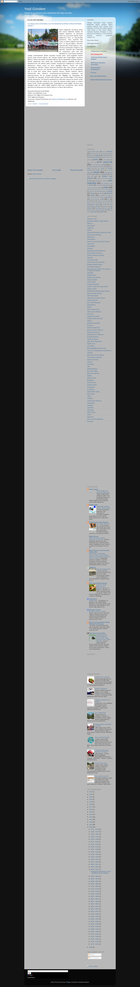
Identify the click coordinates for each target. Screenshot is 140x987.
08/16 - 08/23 (95, 879)
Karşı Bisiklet (91, 246)
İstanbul (98, 185)
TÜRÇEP (90, 353)
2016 (91, 809)
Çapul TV (90, 223)
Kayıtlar (91, 954)
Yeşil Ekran (90, 407)
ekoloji (102, 168)
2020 (91, 799)
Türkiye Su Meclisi (92, 339)
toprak (109, 201)
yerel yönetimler (96, 206)
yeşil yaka (94, 212)
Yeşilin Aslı (90, 228)
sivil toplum (109, 197)
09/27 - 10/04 (95, 862)
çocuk (111, 164)
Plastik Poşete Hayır (101, 763)
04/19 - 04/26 (95, 916)
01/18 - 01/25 (95, 941)
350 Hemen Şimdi (92, 295)
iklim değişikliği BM (106, 183)
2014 (91, 814)
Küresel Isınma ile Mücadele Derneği (98, 241)
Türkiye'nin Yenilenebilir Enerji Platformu (99, 350)
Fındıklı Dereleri (92, 385)
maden (98, 191)
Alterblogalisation (92, 369)
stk (103, 199)
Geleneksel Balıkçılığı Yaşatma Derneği (99, 232)
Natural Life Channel (93, 332)
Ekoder (89, 230)
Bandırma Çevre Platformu (95, 330)
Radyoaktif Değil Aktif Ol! (103, 569)
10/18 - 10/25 (95, 854)
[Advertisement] (55, 137)
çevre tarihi (90, 162)
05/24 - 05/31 (95, 906)
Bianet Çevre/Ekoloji (93, 373)
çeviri (88, 159)
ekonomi (108, 170)
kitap (106, 187)
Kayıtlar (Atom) (37, 174)
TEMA (89, 396)
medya (110, 191)
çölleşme (91, 166)
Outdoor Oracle (91, 289)
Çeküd (89, 414)
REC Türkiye (91, 394)
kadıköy (104, 185)
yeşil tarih (104, 210)
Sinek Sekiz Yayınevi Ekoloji (95, 355)
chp (110, 157)
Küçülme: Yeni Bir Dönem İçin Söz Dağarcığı (101, 586)
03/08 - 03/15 (95, 929)
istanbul (91, 185)
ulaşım (88, 202)
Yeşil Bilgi (90, 405)
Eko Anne (90, 325)
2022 (91, 797)
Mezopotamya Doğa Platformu (96, 250)
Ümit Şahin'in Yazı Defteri (97, 633)
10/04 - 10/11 (95, 859)
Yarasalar (90, 257)
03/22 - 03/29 (95, 924)
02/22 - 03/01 (95, 931)
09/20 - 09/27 (95, 864)
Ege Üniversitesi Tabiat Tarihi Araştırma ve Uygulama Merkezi (99, 269)
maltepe (104, 191)
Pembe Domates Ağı (93, 327)
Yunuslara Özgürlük (93, 284)
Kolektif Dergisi (91, 275)
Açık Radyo (90, 364)
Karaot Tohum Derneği (94, 235)
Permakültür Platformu (94, 266)
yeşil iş (106, 208)
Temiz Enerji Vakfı (92, 260)
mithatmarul (93, 599)
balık (111, 153)
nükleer (92, 193)
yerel (104, 204)
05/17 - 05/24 (95, 909)
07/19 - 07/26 (95, 889)
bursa (105, 157)
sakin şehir (89, 197)
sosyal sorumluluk (94, 199)
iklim (96, 181)
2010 (91, 824)
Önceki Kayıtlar (76, 170)
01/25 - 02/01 (95, 939)
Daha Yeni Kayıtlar (35, 170)
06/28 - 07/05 (95, 894)
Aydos (101, 153)
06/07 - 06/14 (95, 901)
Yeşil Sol (89, 362)
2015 (91, 812)
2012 (91, 819)
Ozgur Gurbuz (93, 489)
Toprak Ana (90, 244)
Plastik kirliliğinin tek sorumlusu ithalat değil (102, 491)
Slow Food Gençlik (92, 359)
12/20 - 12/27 (95, 831)
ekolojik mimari (100, 170)
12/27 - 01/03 (95, 829)
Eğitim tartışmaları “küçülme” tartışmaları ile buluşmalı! (97, 538)
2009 (91, 827)
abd (103, 151)
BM (102, 157)
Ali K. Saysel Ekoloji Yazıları (98, 583)
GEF (100, 174)
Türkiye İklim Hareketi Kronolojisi (101, 79)
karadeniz (94, 187)
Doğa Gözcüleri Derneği (94, 293)
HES (90, 181)
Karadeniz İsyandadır (93, 323)
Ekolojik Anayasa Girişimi (94, 264)
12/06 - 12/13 (95, 837)
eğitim (95, 168)
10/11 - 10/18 (95, 857)
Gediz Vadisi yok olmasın (94, 253)
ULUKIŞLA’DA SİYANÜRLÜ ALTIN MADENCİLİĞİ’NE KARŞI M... (100, 872)
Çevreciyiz (90, 421)
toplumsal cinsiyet (101, 201)
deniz (102, 166)
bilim (110, 155)
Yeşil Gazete (91, 237)
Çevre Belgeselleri (100, 713)
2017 (91, 807)
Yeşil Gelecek (91, 239)
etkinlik (35, 104)
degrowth (97, 166)
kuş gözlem (103, 189)
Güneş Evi (90, 314)
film (90, 174)
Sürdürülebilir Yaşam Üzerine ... (99, 522)
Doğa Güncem (93, 536)
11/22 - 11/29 (95, 841)
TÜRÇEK (90, 398)
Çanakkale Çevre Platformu (95, 334)
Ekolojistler (90, 380)
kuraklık (96, 189)
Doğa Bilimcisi (91, 305)
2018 (91, 804)
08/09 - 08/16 (95, 881)
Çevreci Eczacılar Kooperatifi (95, 262)
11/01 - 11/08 (95, 849)
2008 (91, 947)
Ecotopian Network (92, 337)
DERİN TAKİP (93, 505)
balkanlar (91, 155)
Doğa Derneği (91, 378)
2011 (90, 822)
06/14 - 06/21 (95, 899)
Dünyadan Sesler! (95, 610)
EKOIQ (89, 307)
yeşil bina (105, 206)
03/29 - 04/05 (95, 921)
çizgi (104, 164)
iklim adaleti (103, 180)
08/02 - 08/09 (95, 884)
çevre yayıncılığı (104, 162)
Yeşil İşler (93, 72)
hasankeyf (99, 178)
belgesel (97, 155)
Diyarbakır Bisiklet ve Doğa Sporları (97, 221)
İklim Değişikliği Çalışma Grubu (96, 348)
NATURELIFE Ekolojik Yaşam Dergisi (98, 291)
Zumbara (90, 248)
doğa (107, 166)
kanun (88, 187)
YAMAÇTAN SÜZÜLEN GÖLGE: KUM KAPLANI (103, 507)
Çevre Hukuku (91, 282)
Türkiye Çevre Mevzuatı (94, 401)
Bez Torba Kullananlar (93, 302)
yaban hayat (107, 202)
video (94, 202)
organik (99, 193)
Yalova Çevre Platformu (94, 311)
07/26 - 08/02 (95, 886)
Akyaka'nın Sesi (92, 218)
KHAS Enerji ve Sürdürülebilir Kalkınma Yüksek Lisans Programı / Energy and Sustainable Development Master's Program (99, 556)
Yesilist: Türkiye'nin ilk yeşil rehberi (97, 286)
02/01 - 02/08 (95, 936)
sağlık (109, 195)
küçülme (110, 189)
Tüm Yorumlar (93, 957)
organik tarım (108, 193)
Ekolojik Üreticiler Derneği (95, 318)
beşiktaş (104, 155)
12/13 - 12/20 (95, 834)
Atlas (88, 366)
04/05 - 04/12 (95, 919)
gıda (95, 176)
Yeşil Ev (89, 321)
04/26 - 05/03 (95, 914)
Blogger (68, 982)
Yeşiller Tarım (91, 343)
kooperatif (89, 189)
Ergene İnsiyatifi (92, 279)
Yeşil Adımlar (91, 403)
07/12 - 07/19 (95, 891)
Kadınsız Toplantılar (101, 688)
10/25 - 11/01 (95, 852)
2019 (91, 802)
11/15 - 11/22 (95, 844)
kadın (109, 185)
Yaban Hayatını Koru (93, 309)
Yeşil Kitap (90, 273)
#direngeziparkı (93, 600)
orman (93, 195)
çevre (95, 159)
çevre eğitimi (106, 159)
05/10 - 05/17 (95, 911)
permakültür (102, 195)
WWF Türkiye (91, 412)
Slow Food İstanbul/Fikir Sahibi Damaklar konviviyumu (99, 623)
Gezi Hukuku (91, 225)
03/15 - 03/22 (95, 926)
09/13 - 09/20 (95, 867)
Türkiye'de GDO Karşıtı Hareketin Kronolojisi (102, 751)
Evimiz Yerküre (91, 382)
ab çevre (96, 151)
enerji (88, 172)
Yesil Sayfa (90, 410)
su (108, 199)
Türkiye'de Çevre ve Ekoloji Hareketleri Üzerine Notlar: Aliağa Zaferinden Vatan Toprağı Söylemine (103, 638)
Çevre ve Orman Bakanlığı (95, 419)
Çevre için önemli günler (102, 737)
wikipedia (100, 202)
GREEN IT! (92, 567)
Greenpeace (91, 387)
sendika (101, 197)
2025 (91, 794)
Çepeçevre (90, 417)
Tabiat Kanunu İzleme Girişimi (96, 298)
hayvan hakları (108, 178)
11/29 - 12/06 (95, 839)
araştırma (92, 153)
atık (97, 153)
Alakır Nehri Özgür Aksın (94, 341)
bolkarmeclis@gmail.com (60, 99)
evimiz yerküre (108, 172)
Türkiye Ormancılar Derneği (95, 255)
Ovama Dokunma (92, 300)
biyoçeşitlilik (96, 157)
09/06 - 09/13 (95, 869)
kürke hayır (91, 191)
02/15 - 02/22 (95, 934)
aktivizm (109, 151)
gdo (94, 174)
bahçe (106, 153)
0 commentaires (43, 104)
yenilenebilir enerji (93, 204)
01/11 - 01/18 (95, 944)
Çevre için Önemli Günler (98, 76)
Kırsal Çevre (91, 389)
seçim (96, 197)
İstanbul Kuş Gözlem (93, 316)
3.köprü (89, 151)
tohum (93, 201)
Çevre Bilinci (91, 346)
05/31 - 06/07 (95, 904)
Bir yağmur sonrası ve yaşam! (97, 611)
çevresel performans (96, 164)
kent (100, 187)
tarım (88, 201)
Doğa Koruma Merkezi (94, 277)
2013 (91, 817)
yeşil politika (95, 210)
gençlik (105, 174)
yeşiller (102, 212)
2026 (91, 792)
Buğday (89, 375)
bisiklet (89, 157)
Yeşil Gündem (35, 9)
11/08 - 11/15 (95, 847)
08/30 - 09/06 (95, 876)
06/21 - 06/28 (95, 896)
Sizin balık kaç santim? (102, 776)
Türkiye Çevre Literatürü (99, 51)
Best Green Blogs (92, 371)
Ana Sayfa (56, 170)
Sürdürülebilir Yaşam (93, 391)
